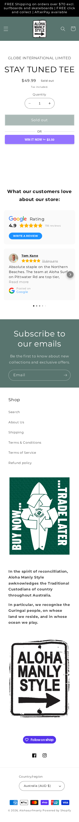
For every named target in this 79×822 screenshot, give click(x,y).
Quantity (39, 94)
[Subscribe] (65, 375)
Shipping (16, 432)
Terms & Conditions (24, 442)
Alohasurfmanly (30, 810)
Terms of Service (22, 453)
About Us (16, 422)
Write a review (25, 235)
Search (14, 412)
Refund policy (20, 463)
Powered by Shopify (57, 810)
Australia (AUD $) (37, 786)
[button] (6, 29)
